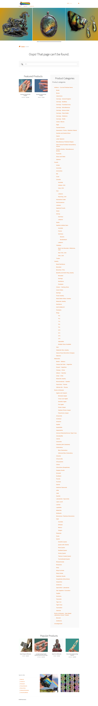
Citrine (58, 464)
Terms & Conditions (24, 692)
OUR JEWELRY (60, 307)
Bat (57, 173)
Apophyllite (59, 427)
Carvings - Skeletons (61, 116)
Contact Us (32, 6)
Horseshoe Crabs (61, 199)
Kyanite (58, 496)
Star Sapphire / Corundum (63, 590)
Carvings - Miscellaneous (63, 107)
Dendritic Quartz (62, 541)
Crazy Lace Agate (63, 398)
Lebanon (60, 193)
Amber (58, 165)
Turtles (58, 258)
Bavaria (62, 236)
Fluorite (58, 478)
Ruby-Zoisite (59, 573)
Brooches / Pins (60, 270)
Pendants (60, 284)
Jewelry (56, 261)
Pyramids (58, 153)
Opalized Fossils (60, 208)
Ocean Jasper (62, 407)
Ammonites (59, 171)
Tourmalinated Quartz (64, 559)
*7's (59, 321)
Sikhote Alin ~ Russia (62, 387)
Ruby (57, 567)
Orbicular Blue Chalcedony (65, 453)
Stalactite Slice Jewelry (62, 350)
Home (20, 6)
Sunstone (58, 596)
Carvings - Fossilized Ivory (63, 104)
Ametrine (58, 421)
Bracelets (58, 267)
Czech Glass (59, 290)
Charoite (58, 456)
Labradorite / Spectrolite (62, 499)
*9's (59, 327)
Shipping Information (24, 690)
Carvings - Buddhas (61, 101)
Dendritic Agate (62, 401)
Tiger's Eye (59, 604)
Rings (57, 312)
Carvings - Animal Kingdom (63, 99)
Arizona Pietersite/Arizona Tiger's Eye (66, 433)
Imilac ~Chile (59, 375)
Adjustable (61, 341)
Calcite (58, 438)
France (60, 231)
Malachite (58, 510)
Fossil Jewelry (60, 295)
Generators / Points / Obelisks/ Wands (66, 130)
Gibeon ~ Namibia (61, 373)
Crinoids (58, 179)
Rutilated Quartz (62, 550)
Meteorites (57, 358)
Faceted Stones (60, 127)
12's (59, 335)
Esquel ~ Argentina (61, 367)
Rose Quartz (61, 547)
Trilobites (58, 245)
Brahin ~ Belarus (60, 361)
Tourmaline (59, 607)
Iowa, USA (61, 188)
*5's (59, 315)
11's (59, 333)
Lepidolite (58, 507)
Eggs (57, 124)
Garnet (58, 484)
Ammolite (58, 168)
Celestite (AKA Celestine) (63, 444)
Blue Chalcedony (62, 450)
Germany (60, 216)
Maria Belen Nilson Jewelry (63, 298)
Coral (57, 176)
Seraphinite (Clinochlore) (63, 579)
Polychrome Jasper (63, 413)
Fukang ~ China (60, 370)
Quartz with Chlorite (63, 544)
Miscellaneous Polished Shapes (65, 141)
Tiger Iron (58, 602)
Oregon (60, 530)
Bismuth (58, 618)
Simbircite (59, 584)
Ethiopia (60, 524)
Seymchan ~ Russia (61, 384)
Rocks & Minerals (59, 390)
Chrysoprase (59, 461)
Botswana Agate (62, 395)
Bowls (57, 90)
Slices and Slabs (60, 156)
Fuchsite (58, 481)
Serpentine (59, 582)
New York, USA (62, 252)
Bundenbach (63, 239)
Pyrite (57, 536)
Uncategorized (58, 623)
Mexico (60, 527)
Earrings (60, 278)
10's (59, 330)
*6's (59, 318)
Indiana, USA (61, 185)
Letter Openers (60, 139)
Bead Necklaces (60, 264)
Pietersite (58, 533)
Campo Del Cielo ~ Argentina (64, 364)
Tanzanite (58, 599)
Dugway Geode (60, 470)
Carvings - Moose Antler (62, 110)
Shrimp (58, 213)
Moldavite (58, 513)
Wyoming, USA (62, 196)
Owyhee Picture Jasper (64, 410)
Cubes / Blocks (60, 121)
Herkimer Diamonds (61, 487)
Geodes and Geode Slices (63, 133)
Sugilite (58, 593)
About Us (25, 6)
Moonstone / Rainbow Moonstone (65, 516)
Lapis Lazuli (59, 501)
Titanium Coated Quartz (64, 556)
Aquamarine (59, 430)
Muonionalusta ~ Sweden (63, 381)
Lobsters (58, 205)
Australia (60, 182)
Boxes (58, 93)
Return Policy (23, 688)
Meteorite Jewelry (61, 301)
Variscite (58, 610)
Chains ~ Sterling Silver (62, 287)
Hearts (58, 136)
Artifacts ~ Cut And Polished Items (63, 87)
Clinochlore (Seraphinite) (63, 467)
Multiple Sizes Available (64, 344)
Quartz (58, 539)
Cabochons (59, 96)
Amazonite (59, 416)
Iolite (57, 490)
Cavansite (59, 441)
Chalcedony (59, 447)
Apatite (58, 424)
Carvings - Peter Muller (62, 113)
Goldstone (59, 620)
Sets (57, 347)
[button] (37, 41)
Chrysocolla (59, 458)
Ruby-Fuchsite (60, 570)
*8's (59, 324)
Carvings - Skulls (60, 119)
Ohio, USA (61, 255)
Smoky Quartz (62, 553)
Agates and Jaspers (61, 393)
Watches (58, 355)
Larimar (58, 504)
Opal (57, 519)
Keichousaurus (60, 202)
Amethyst (58, 418)
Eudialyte (58, 476)
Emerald (58, 473)
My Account (22, 683)
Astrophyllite (59, 436)
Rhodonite (59, 564)
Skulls (57, 222)
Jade (57, 493)
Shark (57, 211)
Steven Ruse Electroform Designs (65, 353)
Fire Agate (61, 404)
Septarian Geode (60, 576)
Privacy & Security (23, 685)
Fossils (56, 162)
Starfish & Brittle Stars (62, 225)
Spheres (58, 159)
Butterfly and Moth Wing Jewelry (65, 272)
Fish (57, 191)
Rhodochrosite (60, 561)
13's (59, 338)
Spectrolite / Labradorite (62, 587)
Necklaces (61, 281)
